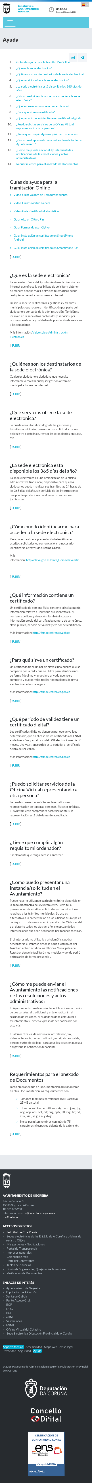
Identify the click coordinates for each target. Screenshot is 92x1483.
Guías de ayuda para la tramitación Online (43, 62)
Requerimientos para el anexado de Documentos (47, 164)
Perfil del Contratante (20, 1261)
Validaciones (14, 1321)
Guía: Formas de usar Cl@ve (32, 227)
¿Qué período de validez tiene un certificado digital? (48, 118)
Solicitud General (40, 203)
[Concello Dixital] (46, 1418)
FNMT (10, 1325)
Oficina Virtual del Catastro (23, 1329)
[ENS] (46, 1457)
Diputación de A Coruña (21, 1292)
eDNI (9, 1317)
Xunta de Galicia (16, 1296)
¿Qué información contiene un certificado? (42, 106)
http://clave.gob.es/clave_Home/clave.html (53, 560)
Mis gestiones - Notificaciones (26, 1244)
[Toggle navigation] (10, 22)
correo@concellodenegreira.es (37, 1213)
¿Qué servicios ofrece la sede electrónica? (42, 80)
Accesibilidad (34, 1347)
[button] (85, 4)
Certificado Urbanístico (44, 211)
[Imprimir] (73, 57)
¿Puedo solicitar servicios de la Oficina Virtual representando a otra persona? (45, 126)
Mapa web (51, 1347)
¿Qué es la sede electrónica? (34, 68)
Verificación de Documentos (24, 1273)
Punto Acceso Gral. (18, 1300)
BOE (9, 1313)
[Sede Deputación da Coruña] (46, 1391)
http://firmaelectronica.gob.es (51, 632)
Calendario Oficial (18, 1257)
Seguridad (24, 1351)
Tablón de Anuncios (19, 1265)
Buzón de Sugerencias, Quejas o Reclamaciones (37, 1269)
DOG (9, 1309)
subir (16, 257)
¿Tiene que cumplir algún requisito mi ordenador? (47, 134)
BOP (9, 1304)
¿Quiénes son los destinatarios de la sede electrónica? (50, 74)
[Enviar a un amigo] (82, 57)
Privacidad (10, 1351)
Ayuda (37, 1351)
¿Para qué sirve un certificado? (35, 112)
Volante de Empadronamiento (48, 195)
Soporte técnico (13, 1347)
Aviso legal (66, 1347)
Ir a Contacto (10, 1217)
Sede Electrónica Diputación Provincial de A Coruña (39, 1333)
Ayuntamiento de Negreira (23, 1288)
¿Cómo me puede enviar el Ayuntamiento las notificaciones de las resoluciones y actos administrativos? (44, 154)
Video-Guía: (21, 195)
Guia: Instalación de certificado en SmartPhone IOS (46, 248)
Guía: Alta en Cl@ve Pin (29, 219)
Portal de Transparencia (22, 1248)
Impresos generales (19, 1252)
